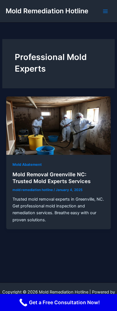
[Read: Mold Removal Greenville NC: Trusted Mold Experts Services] (58, 125)
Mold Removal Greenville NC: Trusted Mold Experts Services (51, 177)
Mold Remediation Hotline (47, 11)
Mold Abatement (27, 164)
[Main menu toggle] (105, 11)
